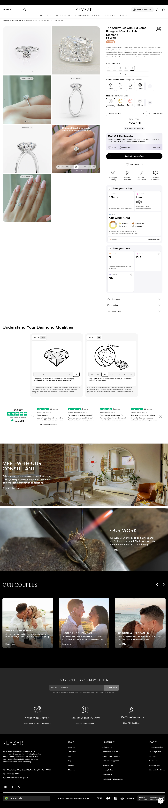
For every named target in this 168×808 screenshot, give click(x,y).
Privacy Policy (92, 692)
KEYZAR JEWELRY (78, 9)
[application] (161, 801)
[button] (46, 16)
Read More (115, 550)
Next (48, 99)
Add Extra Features (154, 239)
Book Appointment (11, 488)
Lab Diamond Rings (17, 20)
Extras (109, 42)
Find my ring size (155, 113)
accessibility (107, 774)
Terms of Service (105, 692)
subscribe (112, 687)
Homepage (6, 20)
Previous (5, 99)
